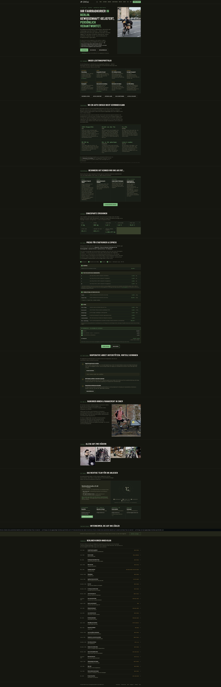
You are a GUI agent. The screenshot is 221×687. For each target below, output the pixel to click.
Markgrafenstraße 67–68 (90, 486)
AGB (128, 684)
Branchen (109, 1)
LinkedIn (136, 684)
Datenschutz (123, 684)
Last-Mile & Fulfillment (131, 96)
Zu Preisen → (84, 78)
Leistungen (105, 1)
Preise (101, 1)
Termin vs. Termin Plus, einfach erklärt (91, 300)
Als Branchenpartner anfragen (110, 204)
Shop (131, 1)
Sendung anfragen (137, 1)
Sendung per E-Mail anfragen (87, 516)
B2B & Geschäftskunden (119, 96)
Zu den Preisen (84, 50)
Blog (128, 1)
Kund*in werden (115, 1)
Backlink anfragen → (135, 533)
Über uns (120, 1)
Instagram (132, 684)
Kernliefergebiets (125, 287)
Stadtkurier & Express (85, 96)
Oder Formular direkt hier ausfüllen (95, 374)
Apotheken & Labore (108, 96)
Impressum (118, 684)
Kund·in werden (115, 346)
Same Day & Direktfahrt (97, 96)
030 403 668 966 (93, 50)
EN (97, 2)
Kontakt (124, 1)
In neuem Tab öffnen (90, 370)
